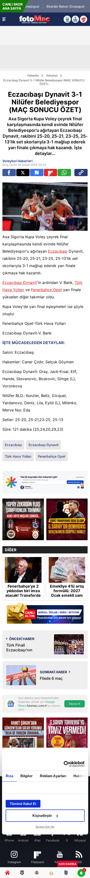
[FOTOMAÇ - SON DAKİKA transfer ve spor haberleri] (34, 19)
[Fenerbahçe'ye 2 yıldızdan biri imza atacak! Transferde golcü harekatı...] (23, 570)
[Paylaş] (81, 172)
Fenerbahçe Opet (46, 289)
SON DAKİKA (68, 864)
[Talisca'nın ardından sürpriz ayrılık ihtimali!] (67, 519)
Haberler (33, 75)
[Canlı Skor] (75, 19)
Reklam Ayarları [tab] (53, 776)
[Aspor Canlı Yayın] (67, 19)
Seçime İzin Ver (45, 826)
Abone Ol (74, 703)
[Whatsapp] (64, 172)
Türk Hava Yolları (18, 456)
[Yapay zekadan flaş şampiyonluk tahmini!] (23, 519)
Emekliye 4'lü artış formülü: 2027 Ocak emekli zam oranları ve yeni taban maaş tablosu (67, 595)
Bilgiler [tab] (26, 776)
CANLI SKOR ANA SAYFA (12, 6)
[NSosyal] (36, 172)
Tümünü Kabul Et (23, 804)
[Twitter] (23, 172)
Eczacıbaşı (57, 251)
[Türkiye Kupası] (83, 19)
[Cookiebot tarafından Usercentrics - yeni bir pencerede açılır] (64, 764)
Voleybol (52, 75)
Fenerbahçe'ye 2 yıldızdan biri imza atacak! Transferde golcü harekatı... (23, 593)
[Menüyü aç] (4, 19)
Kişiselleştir (42, 816)
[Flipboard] (50, 172)
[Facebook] (9, 172)
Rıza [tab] (9, 776)
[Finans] (45, 614)
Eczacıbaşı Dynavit (19, 282)
